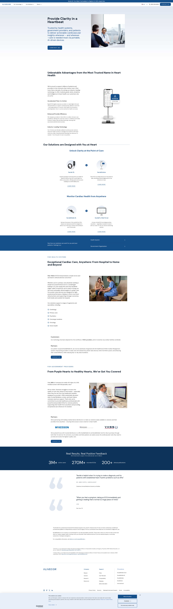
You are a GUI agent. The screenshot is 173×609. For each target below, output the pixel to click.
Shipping (101, 581)
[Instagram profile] (44, 590)
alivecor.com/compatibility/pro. (77, 539)
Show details (52, 604)
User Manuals (102, 575)
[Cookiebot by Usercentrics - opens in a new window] (39, 606)
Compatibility (102, 578)
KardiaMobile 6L (121, 575)
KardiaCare (120, 580)
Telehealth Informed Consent (110, 590)
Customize (126, 601)
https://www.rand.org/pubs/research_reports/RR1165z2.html (74, 554)
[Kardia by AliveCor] (120, 569)
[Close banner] (140, 595)
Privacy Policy (92, 590)
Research (86, 578)
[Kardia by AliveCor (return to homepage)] (50, 569)
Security (99, 590)
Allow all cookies (127, 596)
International (120, 583)
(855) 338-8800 (103, 584)
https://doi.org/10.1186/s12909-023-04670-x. (71, 550)
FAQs (100, 573)
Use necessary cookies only (127, 605)
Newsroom (86, 581)
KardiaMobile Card (121, 572)
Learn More (71, 186)
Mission (85, 573)
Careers (86, 575)
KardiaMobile (120, 578)
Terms (120, 590)
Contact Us (165, 4)
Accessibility (127, 590)
